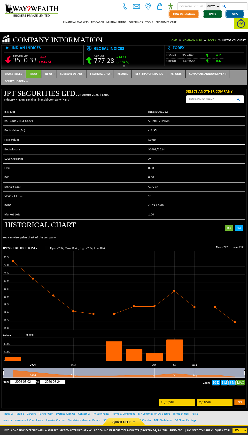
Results (122, 74)
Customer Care (166, 22)
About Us (8, 414)
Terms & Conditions (123, 414)
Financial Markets (76, 22)
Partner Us (45, 414)
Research (97, 22)
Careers (31, 414)
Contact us (84, 414)
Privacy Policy (101, 414)
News (49, 74)
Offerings (136, 22)
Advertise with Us (64, 414)
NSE (238, 227)
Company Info (192, 40)
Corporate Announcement (207, 74)
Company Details (71, 74)
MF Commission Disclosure (154, 414)
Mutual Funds (116, 22)
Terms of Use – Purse (185, 414)
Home (173, 40)
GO (240, 402)
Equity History (15, 81)
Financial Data (100, 74)
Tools (149, 22)
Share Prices (13, 74)
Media (20, 414)
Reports (176, 74)
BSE (228, 227)
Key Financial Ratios (149, 74)
